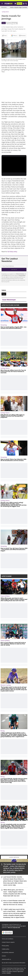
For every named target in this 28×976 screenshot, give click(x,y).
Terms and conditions (7, 939)
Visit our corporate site (14, 927)
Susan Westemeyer (13, 22)
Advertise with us (6, 959)
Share (5, 35)
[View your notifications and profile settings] (15, 3)
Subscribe (19, 3)
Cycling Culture (5, 11)
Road (3, 294)
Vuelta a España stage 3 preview (18, 7)
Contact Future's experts (8, 942)
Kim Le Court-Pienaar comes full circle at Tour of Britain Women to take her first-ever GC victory (14, 902)
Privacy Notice (22, 275)
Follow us (15, 35)
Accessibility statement (8, 952)
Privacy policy (5, 945)
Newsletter (23, 35)
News (3, 23)
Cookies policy (5, 949)
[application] (14, 164)
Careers (4, 956)
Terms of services (20, 274)
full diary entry (12, 251)
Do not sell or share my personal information (13, 962)
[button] (26, 3)
